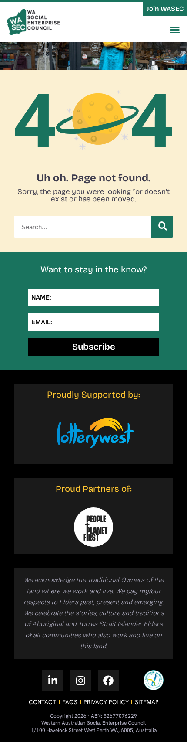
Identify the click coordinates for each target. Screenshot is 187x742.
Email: (41, 322)
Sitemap (147, 702)
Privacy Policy (106, 702)
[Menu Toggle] (175, 29)
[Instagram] (80, 680)
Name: (41, 297)
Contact (42, 702)
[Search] (162, 227)
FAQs (69, 702)
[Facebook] (108, 680)
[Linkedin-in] (52, 680)
